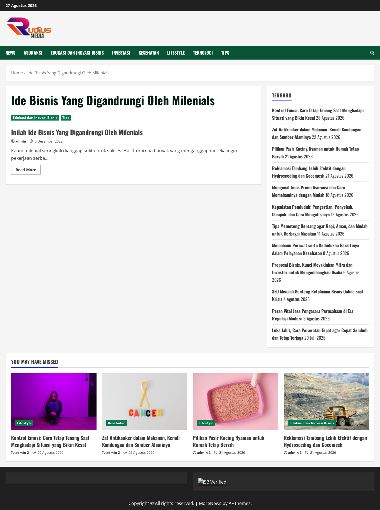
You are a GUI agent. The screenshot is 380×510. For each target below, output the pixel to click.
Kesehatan (149, 52)
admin (20, 141)
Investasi (121, 52)
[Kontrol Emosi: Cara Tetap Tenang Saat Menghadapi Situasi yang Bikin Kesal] (54, 401)
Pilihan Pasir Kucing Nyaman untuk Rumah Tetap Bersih (228, 441)
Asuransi (33, 52)
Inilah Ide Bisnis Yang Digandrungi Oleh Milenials (77, 132)
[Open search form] (372, 52)
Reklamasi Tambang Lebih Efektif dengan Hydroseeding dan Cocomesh (325, 441)
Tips (225, 52)
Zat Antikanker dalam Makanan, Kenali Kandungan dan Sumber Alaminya (141, 441)
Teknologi (203, 52)
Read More (28, 171)
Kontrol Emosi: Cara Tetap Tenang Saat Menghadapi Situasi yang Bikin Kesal (50, 441)
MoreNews (210, 503)
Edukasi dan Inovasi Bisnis (77, 52)
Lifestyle (176, 52)
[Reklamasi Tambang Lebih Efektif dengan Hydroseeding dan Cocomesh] (326, 401)
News (10, 52)
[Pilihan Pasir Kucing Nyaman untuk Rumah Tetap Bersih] (235, 401)
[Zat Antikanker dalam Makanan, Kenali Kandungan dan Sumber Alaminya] (144, 401)
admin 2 (22, 452)
